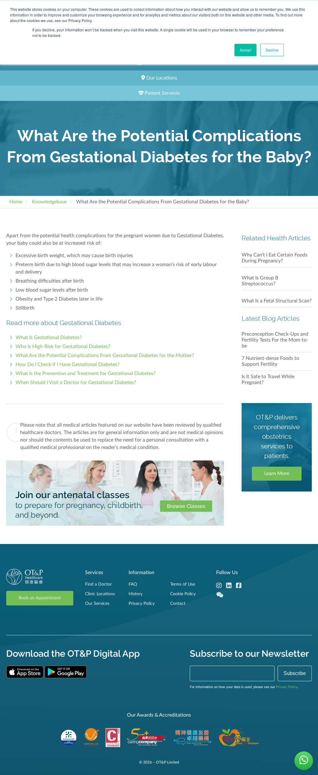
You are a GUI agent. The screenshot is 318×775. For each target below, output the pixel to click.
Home (15, 201)
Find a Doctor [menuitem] (98, 584)
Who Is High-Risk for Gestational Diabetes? (63, 346)
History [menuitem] (136, 594)
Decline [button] (272, 49)
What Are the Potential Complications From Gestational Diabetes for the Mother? (105, 355)
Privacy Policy (287, 687)
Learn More (276, 473)
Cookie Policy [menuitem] (183, 594)
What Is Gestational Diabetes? (49, 337)
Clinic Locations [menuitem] (100, 594)
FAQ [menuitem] (133, 584)
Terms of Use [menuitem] (182, 584)
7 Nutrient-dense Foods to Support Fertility (270, 361)
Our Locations (161, 77)
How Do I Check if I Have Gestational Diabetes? (68, 364)
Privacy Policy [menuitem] (142, 603)
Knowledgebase (49, 201)
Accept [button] (245, 49)
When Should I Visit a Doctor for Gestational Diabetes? (76, 382)
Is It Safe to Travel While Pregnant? (268, 379)
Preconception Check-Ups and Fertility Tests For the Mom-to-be (275, 340)
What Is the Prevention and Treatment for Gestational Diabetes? (86, 373)
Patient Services (161, 93)
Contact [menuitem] (177, 603)
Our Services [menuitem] (97, 603)
